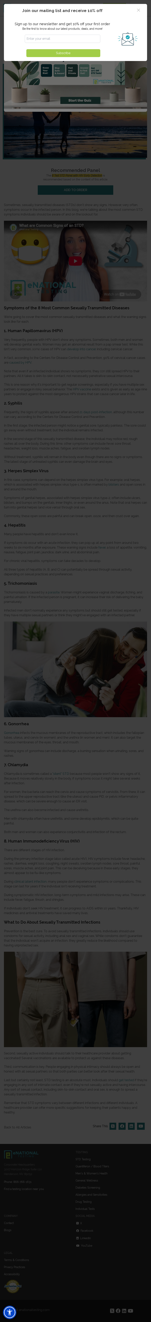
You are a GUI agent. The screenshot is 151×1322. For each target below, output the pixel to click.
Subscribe (63, 53)
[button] (9, 1312)
